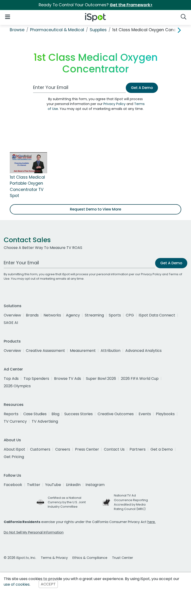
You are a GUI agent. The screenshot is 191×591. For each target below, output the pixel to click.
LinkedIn (73, 484)
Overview (12, 315)
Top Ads (11, 378)
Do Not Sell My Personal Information (34, 532)
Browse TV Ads (67, 378)
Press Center (87, 449)
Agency (73, 315)
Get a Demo (161, 449)
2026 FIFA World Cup (140, 378)
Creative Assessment (45, 350)
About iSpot (14, 449)
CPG (130, 315)
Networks (52, 315)
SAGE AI (11, 322)
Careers (62, 449)
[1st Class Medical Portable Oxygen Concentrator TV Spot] (28, 162)
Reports (11, 414)
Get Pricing (14, 456)
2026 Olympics (17, 386)
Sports (115, 315)
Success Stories (78, 414)
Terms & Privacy (54, 557)
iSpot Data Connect (157, 315)
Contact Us (114, 449)
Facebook (13, 484)
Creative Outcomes (116, 414)
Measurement (83, 350)
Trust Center (122, 557)
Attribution (110, 350)
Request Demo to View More (95, 209)
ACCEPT (48, 584)
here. (151, 522)
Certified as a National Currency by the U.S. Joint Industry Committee (67, 502)
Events (145, 414)
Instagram (95, 484)
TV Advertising (45, 421)
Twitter (33, 484)
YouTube (53, 484)
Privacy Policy (114, 104)
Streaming (94, 315)
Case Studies (35, 414)
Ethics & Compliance (89, 557)
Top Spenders (36, 378)
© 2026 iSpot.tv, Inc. (20, 557)
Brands (32, 315)
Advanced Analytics (143, 350)
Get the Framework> (131, 5)
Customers (40, 449)
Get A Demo (142, 87)
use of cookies (17, 584)
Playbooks (165, 414)
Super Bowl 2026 (101, 378)
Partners (138, 449)
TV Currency (15, 421)
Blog (55, 414)
